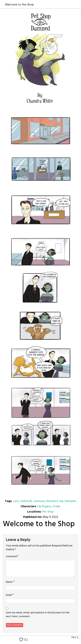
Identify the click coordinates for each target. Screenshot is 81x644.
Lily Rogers (44, 506)
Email (9, 595)
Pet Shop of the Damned (76, 637)
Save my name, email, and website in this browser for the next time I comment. (38, 614)
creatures (39, 501)
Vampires (70, 501)
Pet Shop (48, 511)
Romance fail (55, 501)
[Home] (2, 4)
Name (9, 582)
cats (16, 501)
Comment (11, 557)
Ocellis (56, 506)
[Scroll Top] (2, 640)
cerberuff (25, 501)
